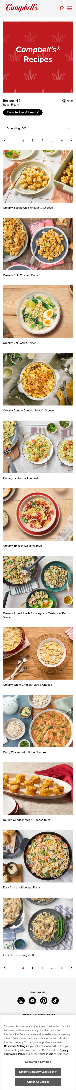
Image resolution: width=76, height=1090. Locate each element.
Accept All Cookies (38, 1082)
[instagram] (21, 1003)
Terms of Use (45, 1054)
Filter (69, 101)
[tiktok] (55, 1003)
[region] (38, 1052)
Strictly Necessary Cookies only (38, 1072)
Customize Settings (15, 1046)
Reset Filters (11, 104)
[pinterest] (43, 1003)
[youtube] (32, 1003)
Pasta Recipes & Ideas (21, 112)
